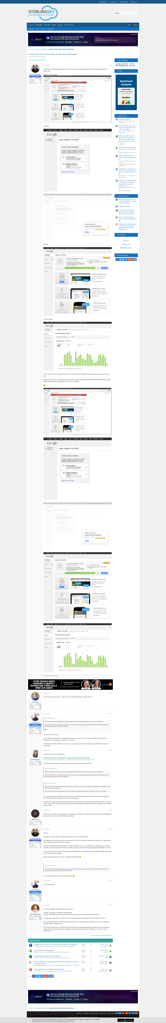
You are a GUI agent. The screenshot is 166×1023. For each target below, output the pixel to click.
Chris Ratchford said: (50, 718)
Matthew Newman (39, 946)
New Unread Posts (40, 29)
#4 (111, 750)
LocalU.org (113, 2)
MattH (35, 958)
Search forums (50, 29)
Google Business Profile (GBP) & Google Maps (63, 946)
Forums (39, 25)
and (52, 675)
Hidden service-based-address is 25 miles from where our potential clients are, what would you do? (127, 183)
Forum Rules (31, 29)
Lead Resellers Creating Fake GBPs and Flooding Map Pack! (127, 170)
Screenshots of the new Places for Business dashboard (52, 54)
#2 (111, 693)
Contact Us (134, 2)
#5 (111, 810)
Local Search (122, 122)
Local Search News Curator (41, 965)
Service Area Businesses (125, 190)
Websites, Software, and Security (127, 152)
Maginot (36, 952)
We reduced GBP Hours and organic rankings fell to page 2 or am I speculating (128, 127)
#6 (111, 829)
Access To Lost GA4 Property (127, 147)
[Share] (108, 65)
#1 (111, 65)
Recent (54, 25)
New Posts (47, 25)
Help (108, 1013)
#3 (111, 713)
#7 (111, 880)
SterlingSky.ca (103, 2)
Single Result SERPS (124, 119)
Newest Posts (122, 116)
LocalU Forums (68, 25)
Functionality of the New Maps (44, 950)
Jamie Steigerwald (103, 971)
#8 (111, 905)
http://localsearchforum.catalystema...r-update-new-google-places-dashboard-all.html (69, 760)
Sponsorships (124, 2)
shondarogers (37, 971)
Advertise (86, 1013)
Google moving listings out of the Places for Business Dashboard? (55, 945)
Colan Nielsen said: (49, 783)
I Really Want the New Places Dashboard (47, 956)
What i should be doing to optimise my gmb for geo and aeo (127, 157)
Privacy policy (102, 1013)
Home (31, 25)
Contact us (79, 1013)
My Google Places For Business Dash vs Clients (49, 969)
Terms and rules (94, 1013)
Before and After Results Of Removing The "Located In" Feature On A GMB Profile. (127, 137)
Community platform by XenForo (83, 1017)
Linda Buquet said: (49, 865)
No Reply (60, 25)
